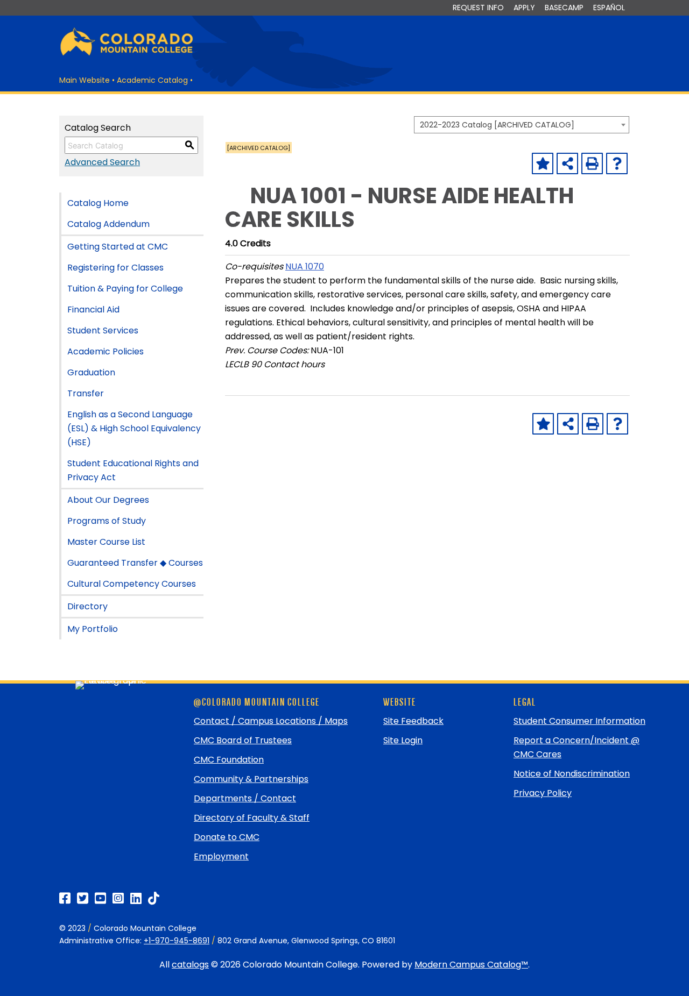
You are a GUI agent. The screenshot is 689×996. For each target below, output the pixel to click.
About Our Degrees (108, 500)
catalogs (190, 964)
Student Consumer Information (579, 721)
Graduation (91, 372)
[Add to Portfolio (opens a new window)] (542, 163)
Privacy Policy (543, 793)
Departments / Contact (245, 798)
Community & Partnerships (251, 779)
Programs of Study (106, 521)
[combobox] (521, 124)
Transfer (85, 393)
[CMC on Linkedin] (136, 898)
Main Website (84, 80)
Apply (524, 7)
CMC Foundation (229, 759)
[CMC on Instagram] (118, 898)
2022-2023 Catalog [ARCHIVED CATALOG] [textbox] (497, 124)
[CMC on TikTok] (153, 898)
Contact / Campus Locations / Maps (271, 721)
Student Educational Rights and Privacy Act (133, 470)
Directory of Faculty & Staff (252, 818)
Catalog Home (98, 203)
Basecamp (564, 7)
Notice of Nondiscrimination (572, 773)
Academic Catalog (152, 80)
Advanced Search (102, 162)
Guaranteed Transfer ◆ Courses (135, 563)
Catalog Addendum (108, 224)
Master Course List (106, 542)
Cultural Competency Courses (131, 584)
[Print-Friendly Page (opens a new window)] (592, 163)
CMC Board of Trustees (243, 740)
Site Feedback (413, 721)
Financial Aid (93, 309)
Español (609, 7)
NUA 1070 (304, 266)
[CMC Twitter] (82, 898)
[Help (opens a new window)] (617, 163)
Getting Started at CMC (117, 246)
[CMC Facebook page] (65, 898)
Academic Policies (105, 351)
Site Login (403, 740)
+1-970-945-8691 (176, 940)
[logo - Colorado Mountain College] (126, 54)
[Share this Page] (567, 163)
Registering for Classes (115, 267)
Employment (221, 856)
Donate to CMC (226, 837)
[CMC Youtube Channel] (100, 898)
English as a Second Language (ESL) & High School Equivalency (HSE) (134, 428)
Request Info (478, 7)
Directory (87, 606)
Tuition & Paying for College (125, 288)
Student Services (102, 330)
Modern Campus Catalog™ (471, 964)
